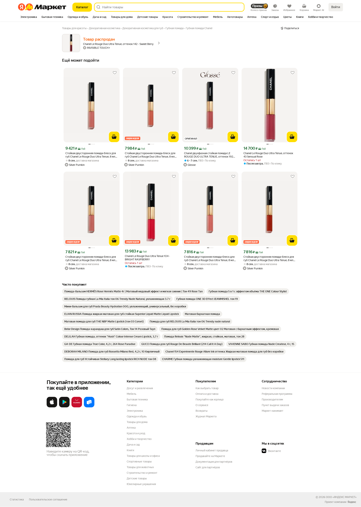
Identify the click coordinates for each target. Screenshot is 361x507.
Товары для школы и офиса (143, 455)
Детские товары (137, 478)
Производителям (272, 399)
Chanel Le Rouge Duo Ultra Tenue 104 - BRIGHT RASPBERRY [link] (147, 258)
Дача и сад (133, 444)
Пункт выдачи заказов (275, 405)
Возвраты (202, 410)
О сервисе (202, 405)
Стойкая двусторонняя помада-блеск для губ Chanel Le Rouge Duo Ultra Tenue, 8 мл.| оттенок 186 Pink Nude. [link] (91, 258)
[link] (133, 291)
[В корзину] (114, 136)
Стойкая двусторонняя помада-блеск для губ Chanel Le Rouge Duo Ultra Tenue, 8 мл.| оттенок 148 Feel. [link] (150, 155)
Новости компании (273, 388)
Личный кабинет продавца (212, 450)
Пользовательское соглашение (48, 499)
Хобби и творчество (139, 438)
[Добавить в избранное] (114, 72)
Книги (130, 450)
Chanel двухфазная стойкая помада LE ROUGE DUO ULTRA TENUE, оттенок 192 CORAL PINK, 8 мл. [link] (208, 155)
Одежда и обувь (137, 416)
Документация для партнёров (214, 461)
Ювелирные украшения (141, 484)
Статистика (17, 499)
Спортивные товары (139, 461)
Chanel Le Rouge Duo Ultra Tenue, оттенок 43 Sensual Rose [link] (268, 155)
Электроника (135, 410)
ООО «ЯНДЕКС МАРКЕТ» (341, 497)
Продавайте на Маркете (210, 456)
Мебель (131, 393)
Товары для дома (137, 422)
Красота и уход (136, 433)
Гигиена (132, 405)
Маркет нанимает (272, 410)
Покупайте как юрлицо (210, 399)
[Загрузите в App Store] (52, 406)
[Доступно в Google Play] (64, 406)
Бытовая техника (137, 399)
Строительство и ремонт (142, 472)
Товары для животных (140, 467)
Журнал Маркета (206, 416)
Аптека (131, 427)
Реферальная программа (277, 393)
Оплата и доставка (207, 393)
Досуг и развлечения (140, 388)
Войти (335, 7)
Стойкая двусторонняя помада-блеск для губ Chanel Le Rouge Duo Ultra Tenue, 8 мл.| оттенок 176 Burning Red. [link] (269, 258)
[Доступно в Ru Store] (89, 406)
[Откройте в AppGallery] (76, 406)
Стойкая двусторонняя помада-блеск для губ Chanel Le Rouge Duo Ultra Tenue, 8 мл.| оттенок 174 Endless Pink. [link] (209, 258)
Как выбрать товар (207, 388)
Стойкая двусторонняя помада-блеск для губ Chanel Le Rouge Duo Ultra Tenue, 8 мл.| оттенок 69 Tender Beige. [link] (91, 155)
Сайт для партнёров (208, 467)
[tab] (28, 17)
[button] (288, 451)
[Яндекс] (351, 501)
